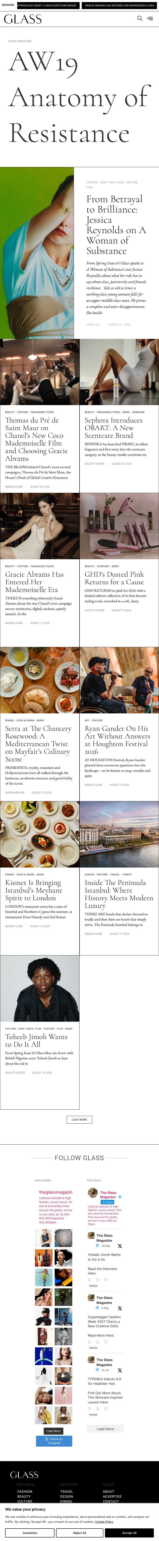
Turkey (127, 874)
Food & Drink (25, 720)
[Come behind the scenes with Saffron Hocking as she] (63, 1415)
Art (87, 720)
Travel (115, 874)
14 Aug (106, 1245)
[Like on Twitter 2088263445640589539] (107, 1280)
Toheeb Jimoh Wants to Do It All (36, 1040)
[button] (79, 1120)
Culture (10, 1028)
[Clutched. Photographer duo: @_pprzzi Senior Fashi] (44, 1317)
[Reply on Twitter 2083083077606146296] (91, 1409)
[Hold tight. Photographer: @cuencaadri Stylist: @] (44, 1238)
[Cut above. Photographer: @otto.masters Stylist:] (63, 1258)
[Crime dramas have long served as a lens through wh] (44, 1277)
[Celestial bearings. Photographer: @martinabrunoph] (63, 1238)
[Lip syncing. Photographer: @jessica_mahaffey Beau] (63, 1356)
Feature (22, 412)
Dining (9, 720)
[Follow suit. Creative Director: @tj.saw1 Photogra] (63, 1395)
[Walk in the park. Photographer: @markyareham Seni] (63, 1297)
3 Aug (105, 1307)
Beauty (10, 412)
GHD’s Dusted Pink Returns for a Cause (114, 578)
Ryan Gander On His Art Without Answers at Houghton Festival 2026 (118, 740)
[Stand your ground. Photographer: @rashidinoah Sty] (44, 1258)
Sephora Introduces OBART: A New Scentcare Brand (114, 427)
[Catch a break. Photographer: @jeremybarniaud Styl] (63, 1317)
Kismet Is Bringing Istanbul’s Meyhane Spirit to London (34, 890)
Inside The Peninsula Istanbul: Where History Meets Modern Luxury (119, 894)
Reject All (79, 1533)
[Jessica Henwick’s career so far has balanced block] (44, 1376)
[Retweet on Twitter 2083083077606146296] (99, 1409)
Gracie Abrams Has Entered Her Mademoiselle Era (66, 5)
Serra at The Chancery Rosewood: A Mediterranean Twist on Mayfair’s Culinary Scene (38, 744)
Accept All (129, 1533)
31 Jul (105, 1370)
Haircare (103, 566)
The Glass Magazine (104, 1237)
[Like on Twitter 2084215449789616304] (107, 1342)
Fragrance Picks (42, 412)
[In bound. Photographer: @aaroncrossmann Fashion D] (44, 1336)
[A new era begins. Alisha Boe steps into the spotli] (63, 1376)
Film (60, 1028)
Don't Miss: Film (30, 1028)
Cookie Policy (104, 1521)
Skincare (138, 412)
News (126, 412)
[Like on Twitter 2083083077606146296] (107, 1409)
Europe (89, 874)
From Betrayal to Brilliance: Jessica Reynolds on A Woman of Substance (116, 225)
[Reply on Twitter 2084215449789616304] (91, 1342)
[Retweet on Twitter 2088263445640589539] (99, 1280)
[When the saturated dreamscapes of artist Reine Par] (44, 1356)
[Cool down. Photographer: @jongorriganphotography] (63, 1277)
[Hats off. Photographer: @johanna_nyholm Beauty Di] (44, 1297)
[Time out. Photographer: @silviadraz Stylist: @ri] (44, 1415)
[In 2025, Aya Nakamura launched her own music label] (63, 1336)
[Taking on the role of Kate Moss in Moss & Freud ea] (44, 1395)
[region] (79, 1522)
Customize (30, 1533)
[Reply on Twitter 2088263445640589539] (91, 1280)
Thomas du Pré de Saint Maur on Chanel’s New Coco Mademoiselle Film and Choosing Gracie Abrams (36, 439)
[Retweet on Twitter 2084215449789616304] (99, 1342)
